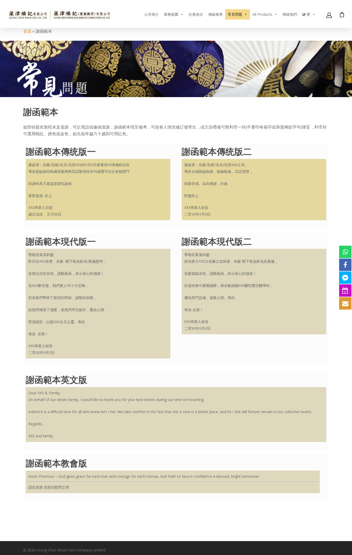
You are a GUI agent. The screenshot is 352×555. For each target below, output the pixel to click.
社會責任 (196, 14)
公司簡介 (151, 14)
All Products (262, 14)
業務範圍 (171, 14)
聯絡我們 (290, 14)
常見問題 (235, 14)
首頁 (27, 31)
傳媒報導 (215, 14)
